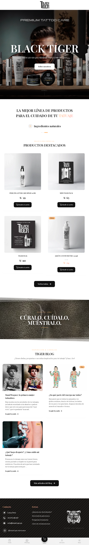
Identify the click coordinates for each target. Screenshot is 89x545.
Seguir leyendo (10, 414)
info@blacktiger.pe (14, 523)
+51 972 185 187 (12, 518)
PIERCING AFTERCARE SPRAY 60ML (22, 193)
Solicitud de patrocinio (41, 516)
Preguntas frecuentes (40, 520)
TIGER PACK (22, 256)
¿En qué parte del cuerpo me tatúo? (65, 395)
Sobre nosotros (44, 66)
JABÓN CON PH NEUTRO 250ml (66, 256)
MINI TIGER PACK (66, 193)
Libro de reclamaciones (41, 524)
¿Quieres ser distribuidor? (42, 512)
